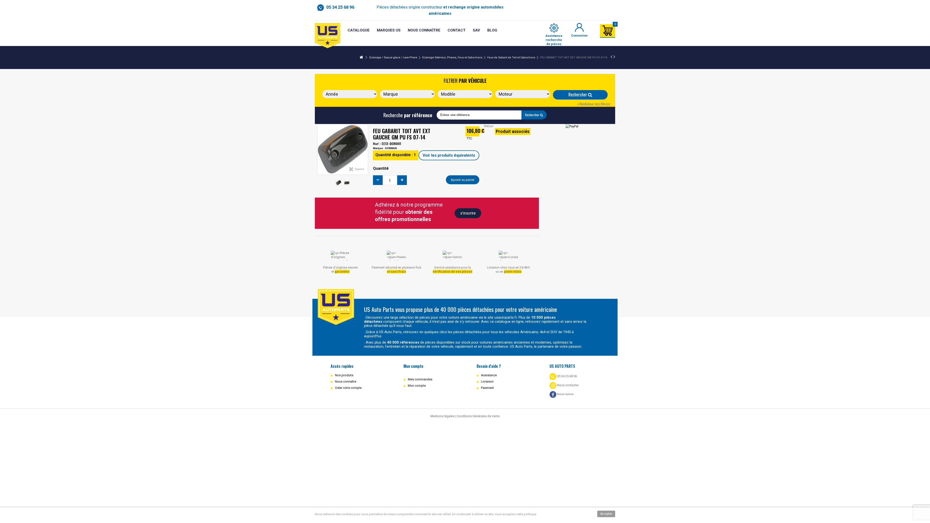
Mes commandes (420, 379)
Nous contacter (567, 385)
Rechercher (578, 94)
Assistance (489, 375)
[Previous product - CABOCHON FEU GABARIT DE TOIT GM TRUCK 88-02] (611, 57)
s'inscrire (468, 213)
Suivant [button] (365, 149)
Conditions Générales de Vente (478, 416)
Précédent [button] (320, 149)
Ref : (377, 144)
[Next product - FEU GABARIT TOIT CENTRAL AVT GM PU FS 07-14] (614, 57)
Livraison (487, 381)
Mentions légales (442, 416)
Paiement (487, 388)
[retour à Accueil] (361, 57)
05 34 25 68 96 (566, 376)
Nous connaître (345, 381)
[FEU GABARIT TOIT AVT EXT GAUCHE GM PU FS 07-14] (338, 182)
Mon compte (417, 385)
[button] (476, 30)
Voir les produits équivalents (449, 155)
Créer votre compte (348, 388)
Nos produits (344, 375)
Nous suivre (565, 394)
